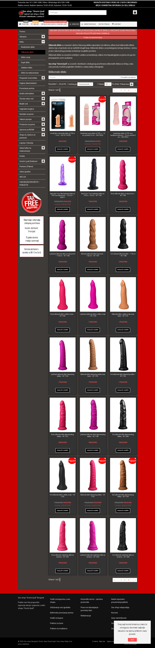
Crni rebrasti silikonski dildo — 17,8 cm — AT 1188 (123, 255)
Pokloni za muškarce (58, 628)
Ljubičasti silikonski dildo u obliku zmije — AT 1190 (92, 315)
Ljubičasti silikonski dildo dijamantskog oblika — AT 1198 (92, 435)
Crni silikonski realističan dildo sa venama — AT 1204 (123, 556)
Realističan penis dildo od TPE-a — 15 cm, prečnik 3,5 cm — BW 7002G (92, 134)
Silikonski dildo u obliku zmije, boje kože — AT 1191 (123, 315)
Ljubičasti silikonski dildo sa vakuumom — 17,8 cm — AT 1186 (62, 255)
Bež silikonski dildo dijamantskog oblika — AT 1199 (123, 496)
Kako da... (102, 641)
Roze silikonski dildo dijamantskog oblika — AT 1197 (62, 435)
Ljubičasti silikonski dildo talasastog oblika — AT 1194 (62, 375)
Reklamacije (86, 616)
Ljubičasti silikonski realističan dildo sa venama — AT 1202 (92, 556)
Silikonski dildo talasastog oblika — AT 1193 (92, 496)
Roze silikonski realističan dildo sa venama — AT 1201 (62, 556)
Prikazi (101, 84)
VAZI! (132, 640)
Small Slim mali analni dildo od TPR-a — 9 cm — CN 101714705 (62, 134)
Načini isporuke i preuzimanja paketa (119, 600)
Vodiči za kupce (56, 618)
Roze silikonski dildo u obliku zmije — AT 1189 (63, 315)
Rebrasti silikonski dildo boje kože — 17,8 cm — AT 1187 (92, 255)
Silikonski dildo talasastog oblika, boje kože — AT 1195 (92, 375)
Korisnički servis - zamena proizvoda (92, 600)
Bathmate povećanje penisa (61, 613)
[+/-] (95, 84)
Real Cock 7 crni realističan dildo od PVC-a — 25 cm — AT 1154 (92, 194)
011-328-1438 (35, 2)
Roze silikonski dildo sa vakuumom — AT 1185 (123, 194)
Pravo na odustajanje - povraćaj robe (90, 608)
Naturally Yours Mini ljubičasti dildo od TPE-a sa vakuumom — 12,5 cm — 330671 (62, 195)
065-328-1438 (63, 2)
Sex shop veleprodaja (120, 607)
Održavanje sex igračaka (60, 607)
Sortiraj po (72, 84)
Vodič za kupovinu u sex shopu (60, 600)
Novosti (114, 613)
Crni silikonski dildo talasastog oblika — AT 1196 (123, 375)
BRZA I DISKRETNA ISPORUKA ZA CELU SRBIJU (115, 5)
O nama (95, 641)
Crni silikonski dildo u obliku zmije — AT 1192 (62, 496)
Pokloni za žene (56, 623)
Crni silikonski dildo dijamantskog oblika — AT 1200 (123, 435)
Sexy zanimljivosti (118, 618)
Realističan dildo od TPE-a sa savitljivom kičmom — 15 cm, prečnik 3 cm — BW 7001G (123, 135)
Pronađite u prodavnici (128, 77)
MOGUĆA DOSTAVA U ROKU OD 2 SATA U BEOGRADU (115, 2)
